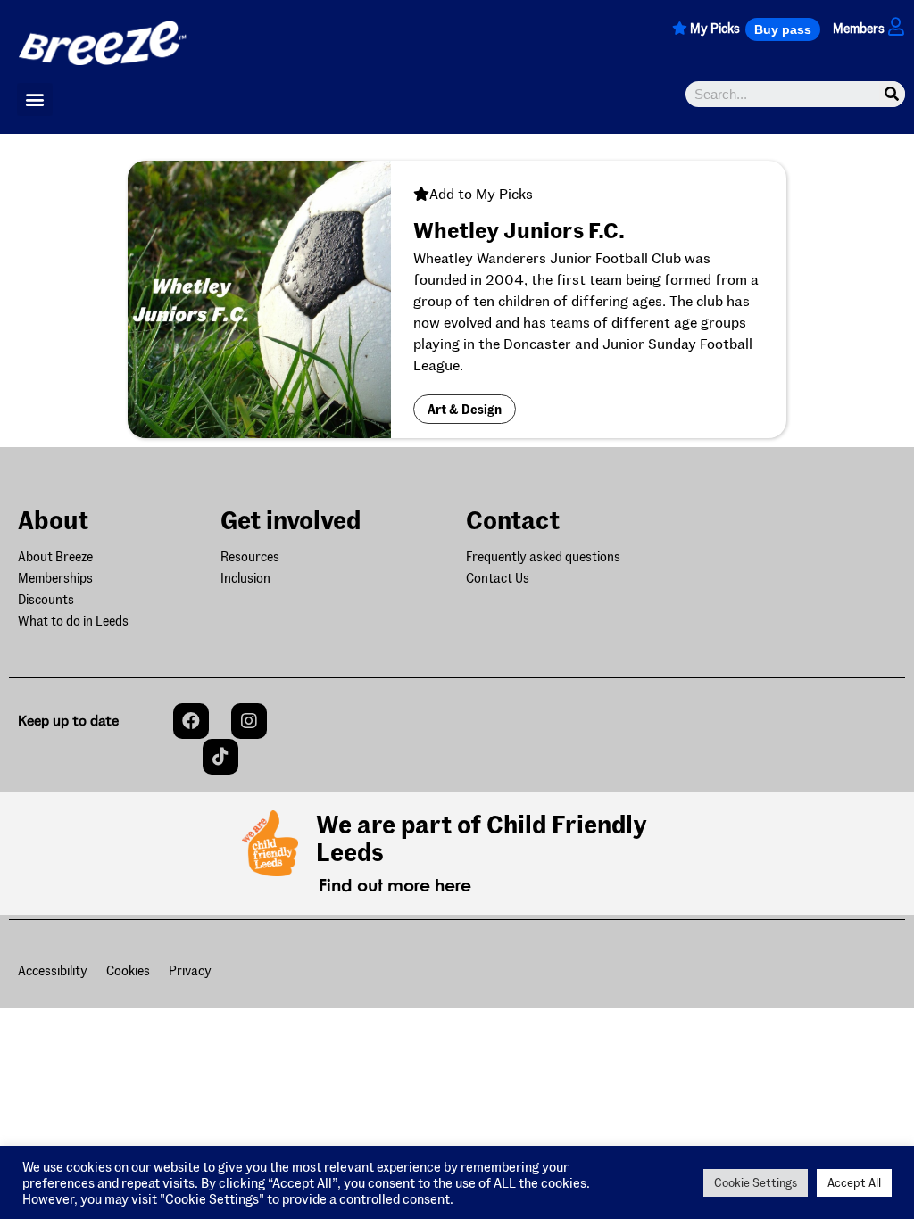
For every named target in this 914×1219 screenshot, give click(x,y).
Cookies (128, 970)
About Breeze (55, 556)
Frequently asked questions (543, 556)
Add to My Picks (481, 193)
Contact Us (497, 577)
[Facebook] (191, 721)
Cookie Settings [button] (755, 1182)
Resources (249, 556)
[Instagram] (249, 721)
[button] (782, 29)
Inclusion (245, 577)
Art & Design (465, 409)
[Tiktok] (220, 757)
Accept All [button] (854, 1182)
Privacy (190, 970)
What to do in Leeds (73, 620)
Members (859, 28)
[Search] (892, 94)
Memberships (55, 577)
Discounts (46, 599)
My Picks (715, 28)
